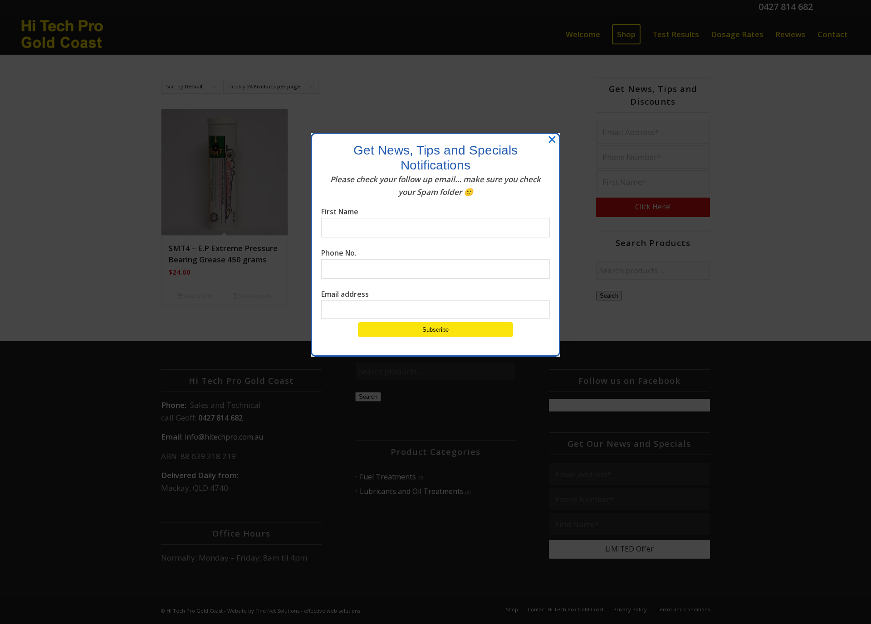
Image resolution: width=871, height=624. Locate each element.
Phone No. (339, 253)
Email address (345, 294)
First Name (339, 212)
